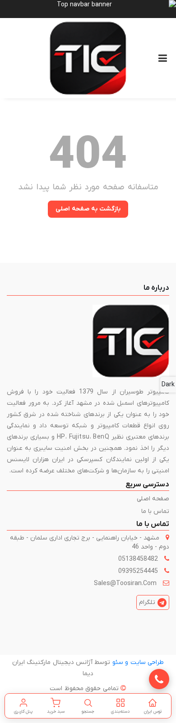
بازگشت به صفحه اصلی (88, 209)
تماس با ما (155, 511)
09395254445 (138, 571)
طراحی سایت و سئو (138, 662)
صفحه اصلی (153, 498)
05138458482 (138, 559)
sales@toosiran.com (125, 583)
